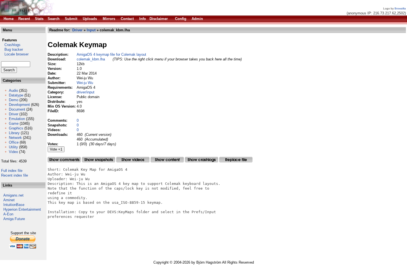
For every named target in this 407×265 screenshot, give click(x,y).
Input (91, 30)
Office (14, 142)
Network (15, 138)
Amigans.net (13, 195)
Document (17, 109)
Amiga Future (14, 219)
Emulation (17, 119)
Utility (13, 147)
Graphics (16, 128)
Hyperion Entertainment (22, 209)
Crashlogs (10, 45)
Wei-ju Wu (85, 83)
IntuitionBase (13, 205)
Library (14, 133)
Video (13, 152)
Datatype (16, 95)
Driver (13, 114)
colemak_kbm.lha (91, 59)
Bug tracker (12, 49)
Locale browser (15, 54)
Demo (13, 100)
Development (19, 105)
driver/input (85, 92)
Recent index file (14, 175)
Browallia (400, 8)
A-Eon (8, 214)
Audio (13, 90)
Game (14, 123)
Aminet (9, 200)
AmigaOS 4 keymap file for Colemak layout (111, 54)
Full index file (11, 171)
